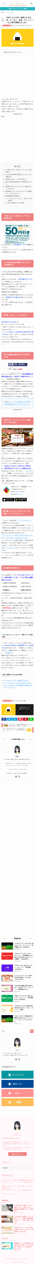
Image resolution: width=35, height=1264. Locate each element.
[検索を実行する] (32, 1031)
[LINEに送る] (31, 719)
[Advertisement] (17, 75)
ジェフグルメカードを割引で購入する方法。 (18, 683)
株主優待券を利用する (13, 196)
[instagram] (19, 776)
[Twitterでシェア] (9, 719)
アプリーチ (19, 494)
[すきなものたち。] (17, 3)
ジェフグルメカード (25, 520)
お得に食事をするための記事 (16, 202)
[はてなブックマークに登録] (14, 719)
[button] (31, 3)
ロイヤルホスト (9, 548)
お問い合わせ (6, 1188)
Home (7, 1258)
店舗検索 (8, 653)
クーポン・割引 (7, 25)
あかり (18, 756)
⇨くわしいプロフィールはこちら (17, 769)
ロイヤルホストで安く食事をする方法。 (16, 680)
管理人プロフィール (17, 1154)
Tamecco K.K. (18, 491)
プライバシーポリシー (9, 1194)
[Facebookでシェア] (3, 719)
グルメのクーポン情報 (18, 25)
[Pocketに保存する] (20, 719)
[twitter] (16, 776)
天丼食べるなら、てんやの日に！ (16, 179)
